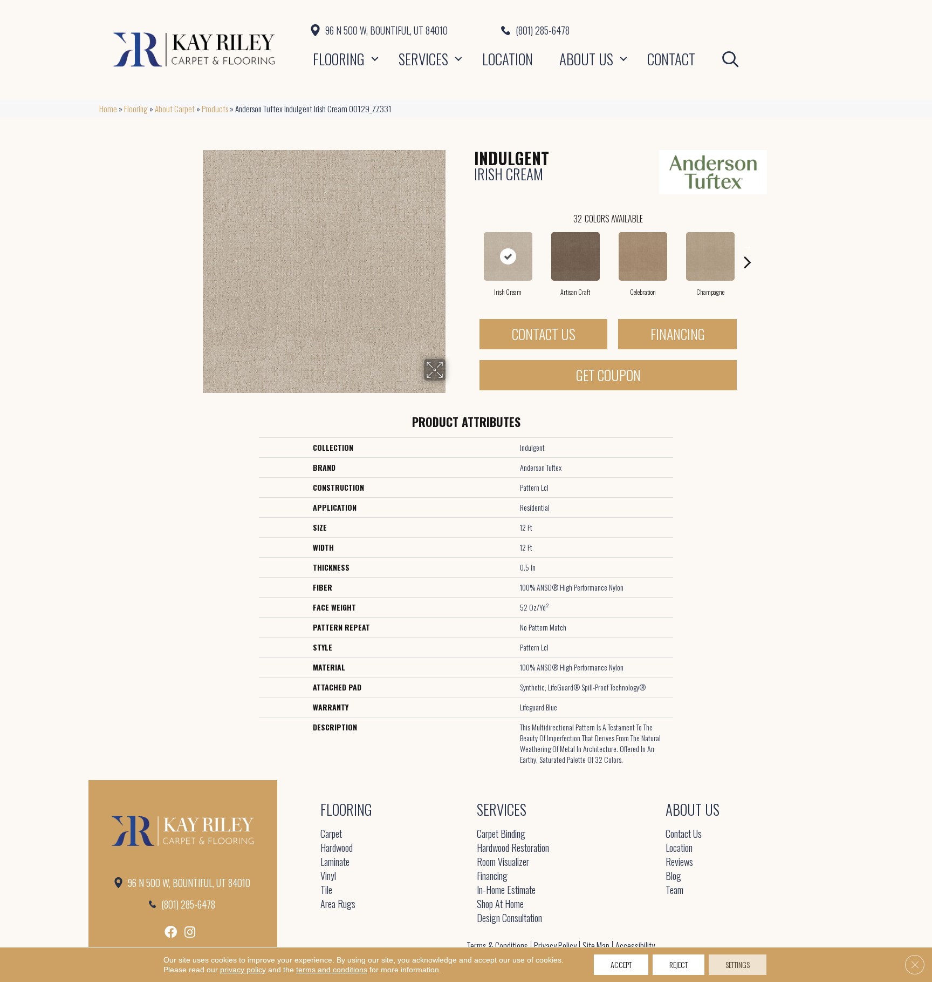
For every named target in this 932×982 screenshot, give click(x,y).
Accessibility (635, 946)
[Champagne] (710, 256)
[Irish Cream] (508, 256)
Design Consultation (509, 918)
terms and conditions (331, 969)
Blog (673, 876)
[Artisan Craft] (575, 256)
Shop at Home (500, 904)
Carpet (331, 834)
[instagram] (189, 932)
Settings (737, 964)
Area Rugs (337, 904)
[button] (375, 59)
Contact (671, 59)
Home (108, 108)
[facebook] (171, 932)
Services (423, 59)
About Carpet (175, 108)
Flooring (339, 59)
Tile (326, 890)
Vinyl (328, 876)
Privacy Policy (555, 946)
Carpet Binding (501, 834)
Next (747, 245)
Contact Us (543, 333)
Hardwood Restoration (513, 848)
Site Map (595, 946)
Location (507, 59)
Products (215, 108)
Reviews (679, 862)
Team (674, 890)
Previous (469, 245)
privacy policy (243, 969)
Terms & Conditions (497, 946)
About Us (586, 59)
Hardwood (336, 848)
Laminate (335, 862)
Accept (621, 964)
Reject (678, 964)
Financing (677, 333)
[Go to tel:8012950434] (667, 30)
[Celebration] (643, 256)
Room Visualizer (503, 862)
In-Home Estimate (506, 890)
